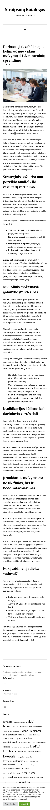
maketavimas (33, 761)
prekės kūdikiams (36, 777)
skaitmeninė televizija (10, 783)
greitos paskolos (26, 742)
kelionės (6, 747)
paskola (25, 768)
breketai (23, 726)
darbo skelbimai (33, 735)
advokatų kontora (19, 722)
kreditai (35, 746)
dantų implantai (31, 730)
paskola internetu (12, 773)
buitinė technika (35, 726)
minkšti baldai (9, 764)
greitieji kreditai (11, 742)
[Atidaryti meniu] (25, 28)
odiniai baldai (20, 765)
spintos (24, 782)
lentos (26, 761)
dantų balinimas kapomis (12, 731)
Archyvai (7, 690)
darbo (24, 735)
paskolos (28, 773)
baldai (30, 721)
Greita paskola (9, 738)
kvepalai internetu (25, 757)
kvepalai (10, 756)
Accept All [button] (24, 804)
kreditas (8, 751)
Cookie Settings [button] (10, 804)
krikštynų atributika (34, 751)
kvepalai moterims (13, 761)
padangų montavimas (11, 768)
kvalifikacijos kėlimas (30, 495)
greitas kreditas (24, 738)
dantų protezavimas (12, 734)
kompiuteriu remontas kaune (20, 747)
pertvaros (26, 777)
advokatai (8, 721)
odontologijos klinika (33, 765)
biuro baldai (10, 726)
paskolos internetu (12, 777)
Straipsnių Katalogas (25, 9)
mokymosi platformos (25, 342)
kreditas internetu (20, 751)
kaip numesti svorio (39, 742)
